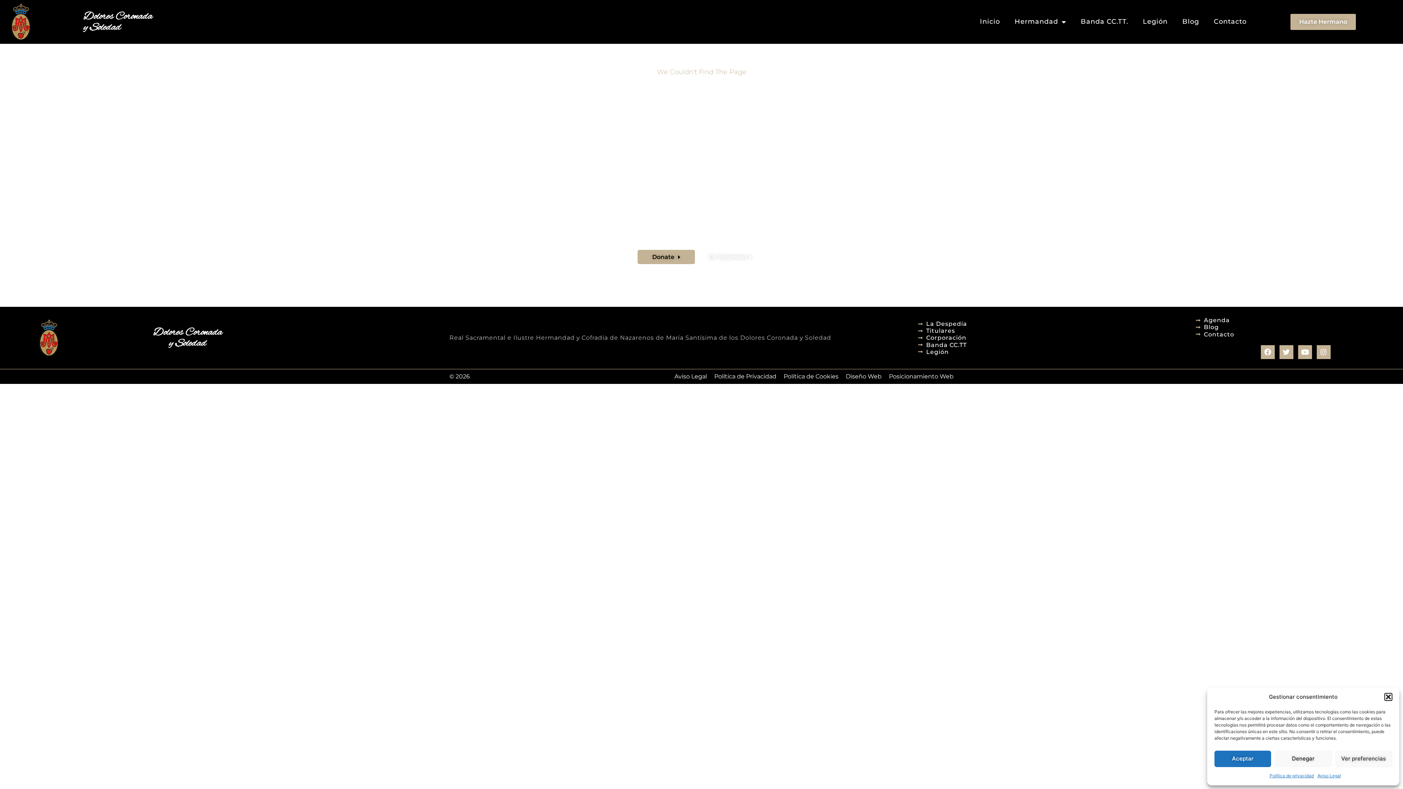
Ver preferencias (1363, 758)
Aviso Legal (1329, 775)
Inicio (990, 22)
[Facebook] (1268, 352)
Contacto (1230, 22)
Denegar (1303, 758)
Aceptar (1243, 758)
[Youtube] (1305, 352)
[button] (1388, 697)
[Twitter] (1286, 352)
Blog (1190, 22)
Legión (1155, 22)
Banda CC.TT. (1104, 22)
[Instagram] (1324, 352)
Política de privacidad (1292, 775)
